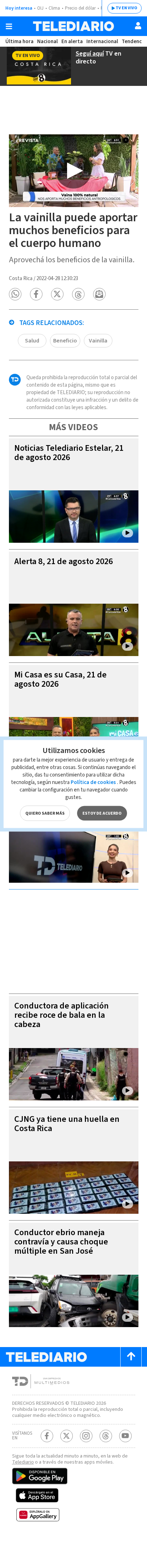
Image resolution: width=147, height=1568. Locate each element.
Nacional (47, 41)
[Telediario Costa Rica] (73, 26)
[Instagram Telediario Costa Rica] (86, 1436)
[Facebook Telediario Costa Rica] (47, 1436)
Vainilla (98, 341)
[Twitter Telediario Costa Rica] (66, 1436)
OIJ (40, 8)
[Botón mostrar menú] (8, 26)
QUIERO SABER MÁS (45, 813)
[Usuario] (138, 25)
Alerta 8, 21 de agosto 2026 (63, 561)
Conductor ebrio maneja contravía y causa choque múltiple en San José (61, 1241)
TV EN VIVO (126, 8)
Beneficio (65, 341)
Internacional (102, 41)
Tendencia (134, 41)
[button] (15, 294)
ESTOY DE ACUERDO (102, 813)
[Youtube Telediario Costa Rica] (125, 1436)
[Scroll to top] (131, 1357)
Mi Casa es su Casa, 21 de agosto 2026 (60, 679)
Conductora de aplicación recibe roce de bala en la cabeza (61, 1015)
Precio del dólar (80, 8)
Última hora (19, 41)
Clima (54, 8)
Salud (32, 341)
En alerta (72, 41)
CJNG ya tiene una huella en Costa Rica (67, 1124)
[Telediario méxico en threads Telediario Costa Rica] (106, 1436)
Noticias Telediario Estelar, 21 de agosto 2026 (68, 453)
